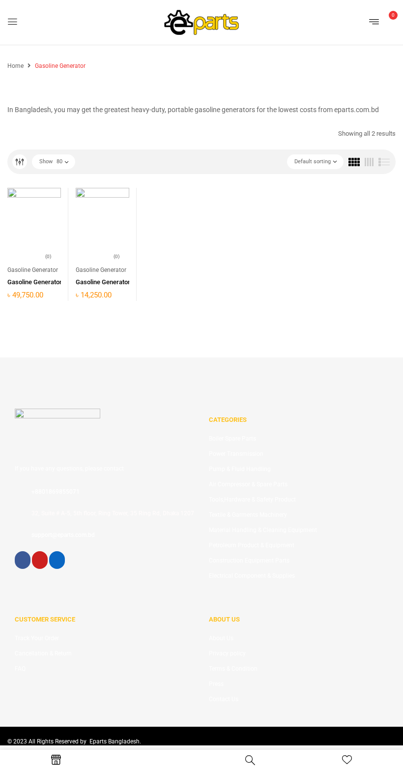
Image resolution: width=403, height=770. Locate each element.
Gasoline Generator (32, 270)
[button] (387, 22)
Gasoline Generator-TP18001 (116, 282)
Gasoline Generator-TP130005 (49, 282)
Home (15, 65)
